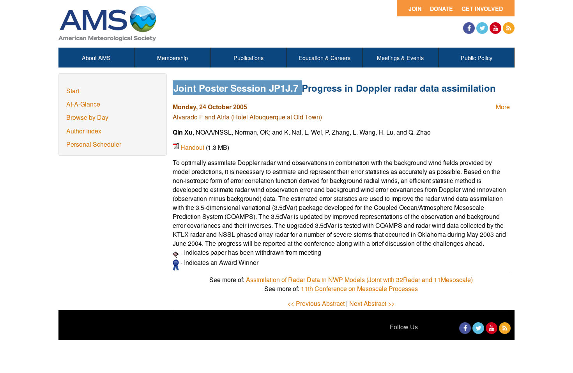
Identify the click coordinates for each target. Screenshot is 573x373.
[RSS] (509, 28)
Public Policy (476, 57)
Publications (248, 57)
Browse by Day (87, 117)
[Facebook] (469, 28)
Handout (193, 147)
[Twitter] (482, 28)
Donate (441, 8)
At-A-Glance (83, 103)
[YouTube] (495, 28)
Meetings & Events (400, 57)
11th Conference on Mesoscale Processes (359, 288)
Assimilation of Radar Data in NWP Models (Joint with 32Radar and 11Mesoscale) (359, 279)
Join (415, 8)
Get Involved (482, 8)
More (503, 106)
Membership (172, 57)
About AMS (96, 57)
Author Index (83, 130)
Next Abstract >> (372, 303)
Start (72, 90)
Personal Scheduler (93, 144)
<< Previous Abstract (316, 303)
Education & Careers (324, 57)
